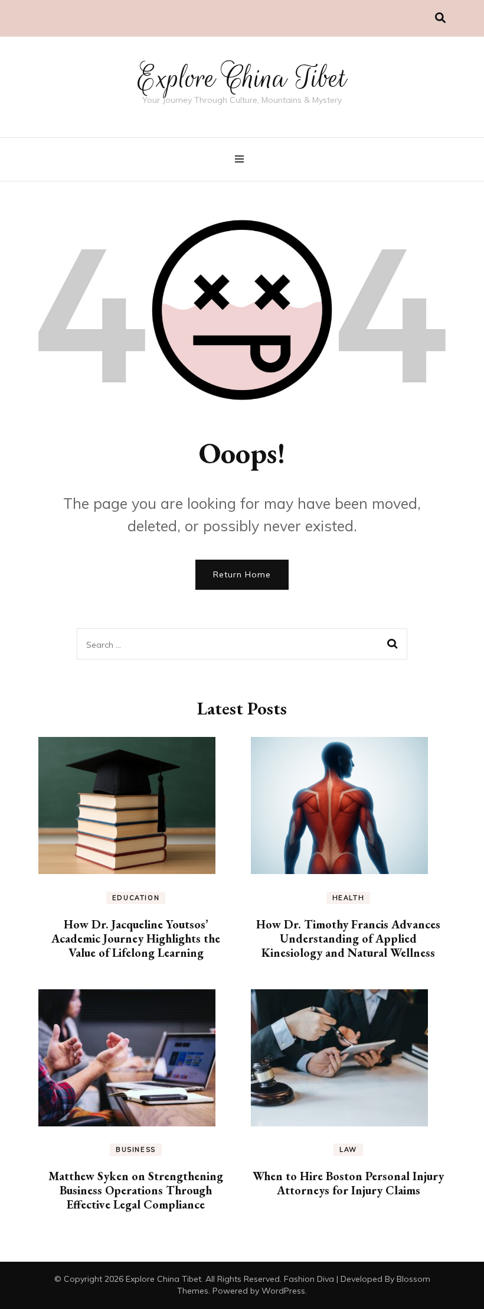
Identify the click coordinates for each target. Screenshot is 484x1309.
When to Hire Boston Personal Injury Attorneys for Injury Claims (348, 1183)
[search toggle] (440, 18)
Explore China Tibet (242, 78)
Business (136, 1149)
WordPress (283, 1290)
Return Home (242, 574)
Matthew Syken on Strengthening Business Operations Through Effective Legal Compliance (135, 1190)
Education (136, 898)
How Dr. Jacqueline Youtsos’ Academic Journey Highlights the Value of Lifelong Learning (135, 938)
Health (348, 898)
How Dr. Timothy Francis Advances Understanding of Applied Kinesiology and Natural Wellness (348, 938)
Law (348, 1149)
